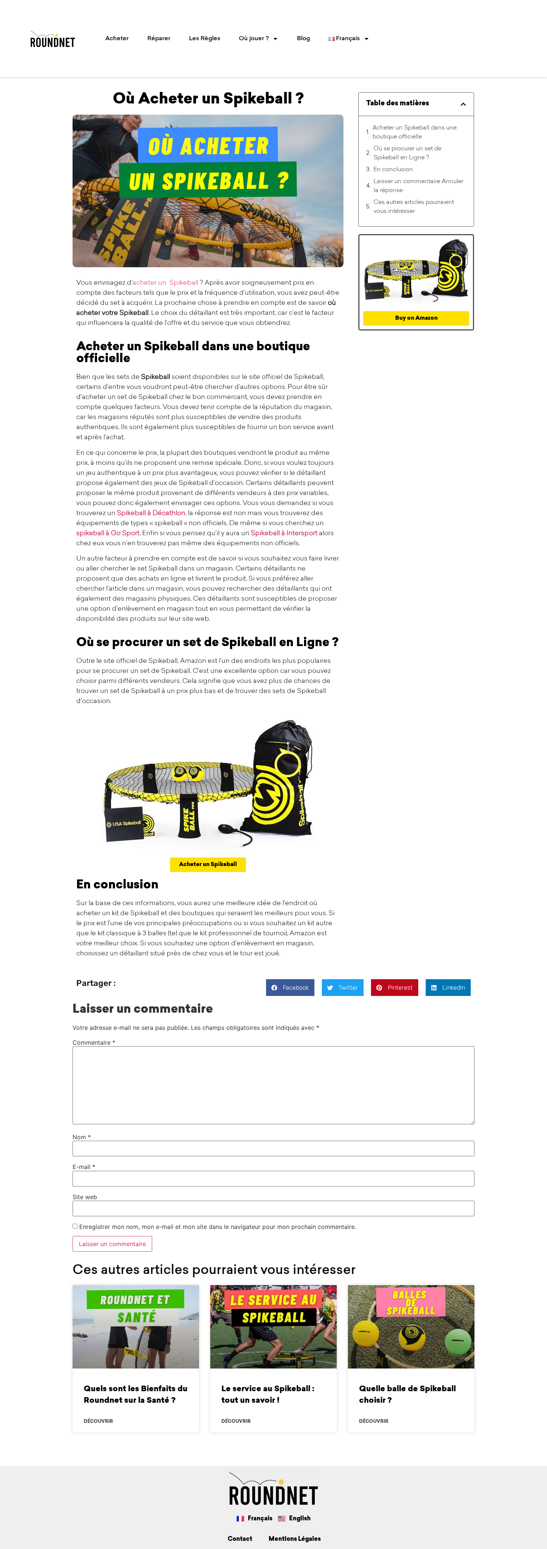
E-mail (84, 1167)
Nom (82, 1137)
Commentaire (94, 1042)
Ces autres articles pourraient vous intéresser (414, 206)
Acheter (117, 39)
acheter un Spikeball (165, 283)
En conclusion (393, 170)
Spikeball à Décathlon (151, 513)
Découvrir (98, 1421)
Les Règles (204, 39)
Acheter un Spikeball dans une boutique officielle (414, 132)
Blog (303, 39)
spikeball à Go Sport (108, 533)
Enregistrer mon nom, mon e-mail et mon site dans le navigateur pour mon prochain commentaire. (217, 1227)
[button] (463, 104)
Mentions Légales (295, 1539)
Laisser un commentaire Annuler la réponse (418, 186)
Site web (85, 1197)
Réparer (158, 39)
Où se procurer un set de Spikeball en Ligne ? (407, 153)
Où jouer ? (254, 39)
